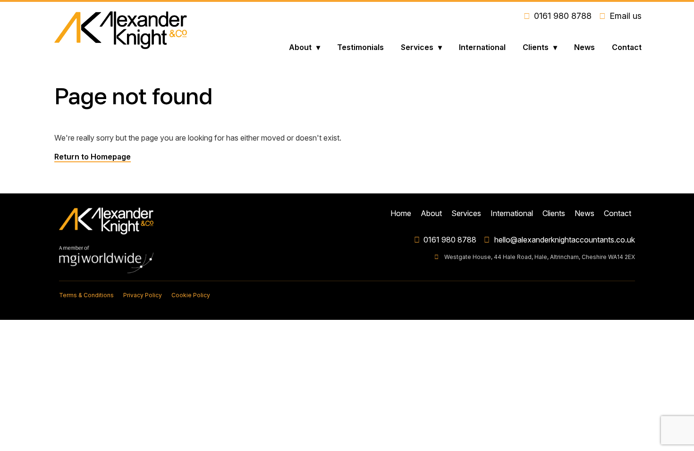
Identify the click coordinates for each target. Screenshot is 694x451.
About (300, 47)
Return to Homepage (92, 156)
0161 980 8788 (449, 239)
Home (400, 213)
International (482, 47)
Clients (536, 47)
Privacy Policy (142, 295)
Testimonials (360, 47)
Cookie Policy (190, 295)
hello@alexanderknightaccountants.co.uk (564, 239)
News (584, 47)
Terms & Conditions (86, 295)
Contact (627, 47)
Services (417, 47)
